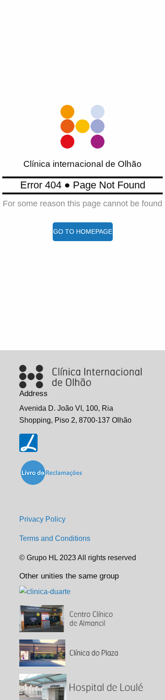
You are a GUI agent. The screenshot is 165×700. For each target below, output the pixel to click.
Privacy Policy (42, 519)
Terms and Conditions (54, 538)
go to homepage (82, 231)
